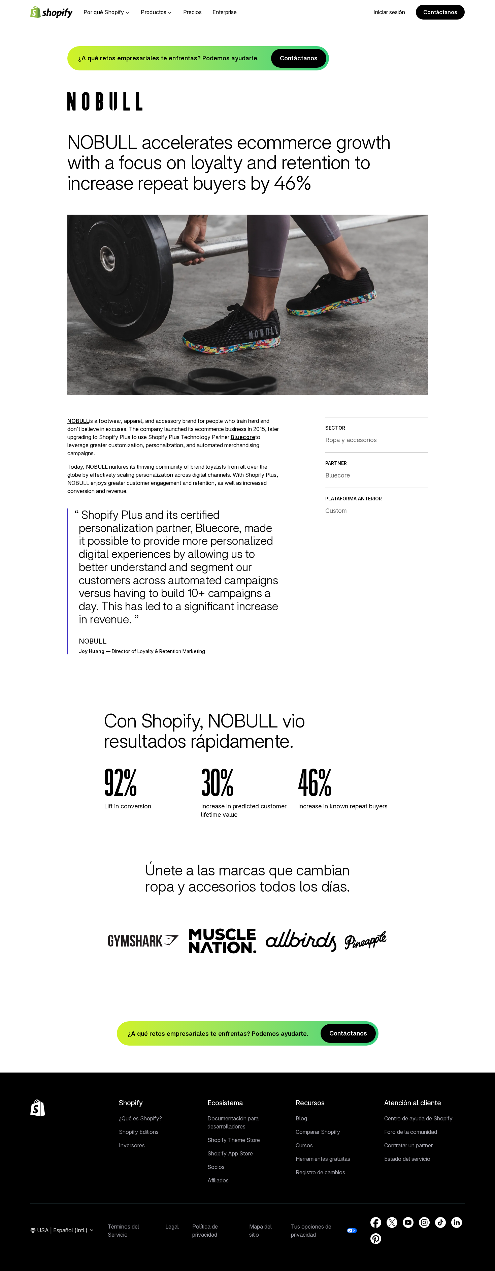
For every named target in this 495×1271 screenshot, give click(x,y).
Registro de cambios (320, 1172)
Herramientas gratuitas (323, 1158)
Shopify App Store (230, 1153)
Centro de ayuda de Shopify (418, 1118)
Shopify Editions (139, 1131)
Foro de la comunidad (410, 1131)
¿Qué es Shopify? (140, 1118)
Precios (192, 12)
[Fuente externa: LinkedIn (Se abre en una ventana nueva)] (456, 1222)
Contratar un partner (408, 1145)
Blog (301, 1118)
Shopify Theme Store (233, 1140)
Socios (216, 1167)
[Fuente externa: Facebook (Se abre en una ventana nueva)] (375, 1222)
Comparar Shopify (318, 1131)
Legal (172, 1226)
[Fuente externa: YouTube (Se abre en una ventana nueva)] (408, 1222)
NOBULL (78, 420)
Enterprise (224, 12)
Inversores (132, 1145)
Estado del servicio (407, 1158)
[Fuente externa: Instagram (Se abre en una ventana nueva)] (424, 1222)
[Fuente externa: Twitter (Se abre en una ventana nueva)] (392, 1222)
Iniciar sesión (389, 12)
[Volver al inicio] (37, 1107)
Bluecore (243, 437)
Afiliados (218, 1180)
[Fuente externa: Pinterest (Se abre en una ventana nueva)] (375, 1238)
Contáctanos (440, 12)
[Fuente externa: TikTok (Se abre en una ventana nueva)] (440, 1222)
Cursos (304, 1145)
